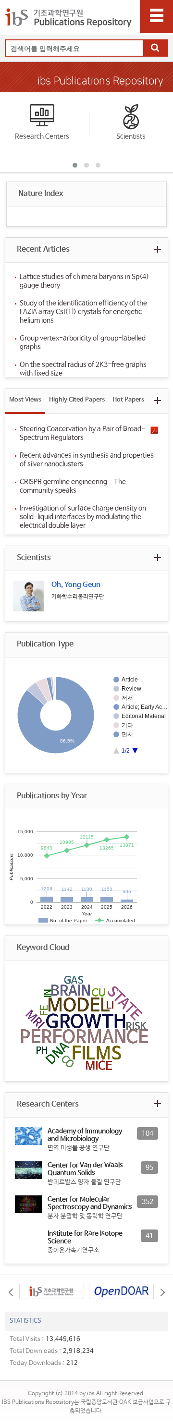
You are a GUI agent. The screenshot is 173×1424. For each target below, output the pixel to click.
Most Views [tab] (25, 399)
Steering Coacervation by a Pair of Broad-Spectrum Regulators (82, 433)
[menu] (156, 16)
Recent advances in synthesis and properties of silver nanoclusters (87, 459)
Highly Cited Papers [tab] (77, 399)
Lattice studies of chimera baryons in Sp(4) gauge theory (84, 281)
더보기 (157, 249)
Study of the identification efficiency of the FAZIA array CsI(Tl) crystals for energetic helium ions (83, 311)
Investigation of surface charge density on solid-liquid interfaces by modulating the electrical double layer (83, 516)
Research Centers (42, 136)
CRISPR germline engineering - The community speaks (73, 486)
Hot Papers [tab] (128, 399)
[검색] (155, 48)
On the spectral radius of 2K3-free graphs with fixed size (83, 369)
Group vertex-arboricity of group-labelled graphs (83, 342)
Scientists (131, 136)
